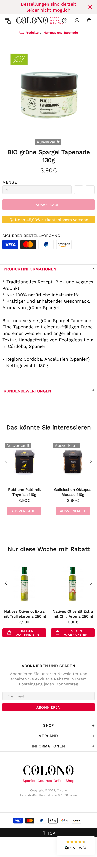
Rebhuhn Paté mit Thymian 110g (24, 492)
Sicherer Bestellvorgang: (32, 235)
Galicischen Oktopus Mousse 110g (72, 492)
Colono (20, 20)
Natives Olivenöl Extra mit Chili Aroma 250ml (72, 614)
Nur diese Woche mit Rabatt (49, 549)
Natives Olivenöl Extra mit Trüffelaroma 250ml (24, 614)
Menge (9, 182)
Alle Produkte (29, 32)
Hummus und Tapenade (61, 32)
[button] (76, 845)
